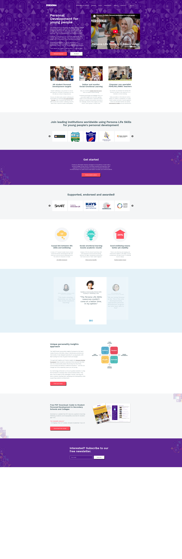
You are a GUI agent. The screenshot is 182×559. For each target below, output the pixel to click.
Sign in (132, 5)
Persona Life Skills (82, 5)
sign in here (78, 48)
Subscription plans (91, 175)
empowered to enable (114, 103)
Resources (107, 5)
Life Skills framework (62, 259)
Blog (100, 5)
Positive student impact (120, 259)
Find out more (58, 383)
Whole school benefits (91, 259)
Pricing (93, 5)
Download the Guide (60, 428)
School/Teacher (58, 54)
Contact (123, 5)
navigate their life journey (96, 90)
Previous (49, 136)
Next (132, 136)
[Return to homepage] (51, 5)
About (116, 5)
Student (76, 54)
